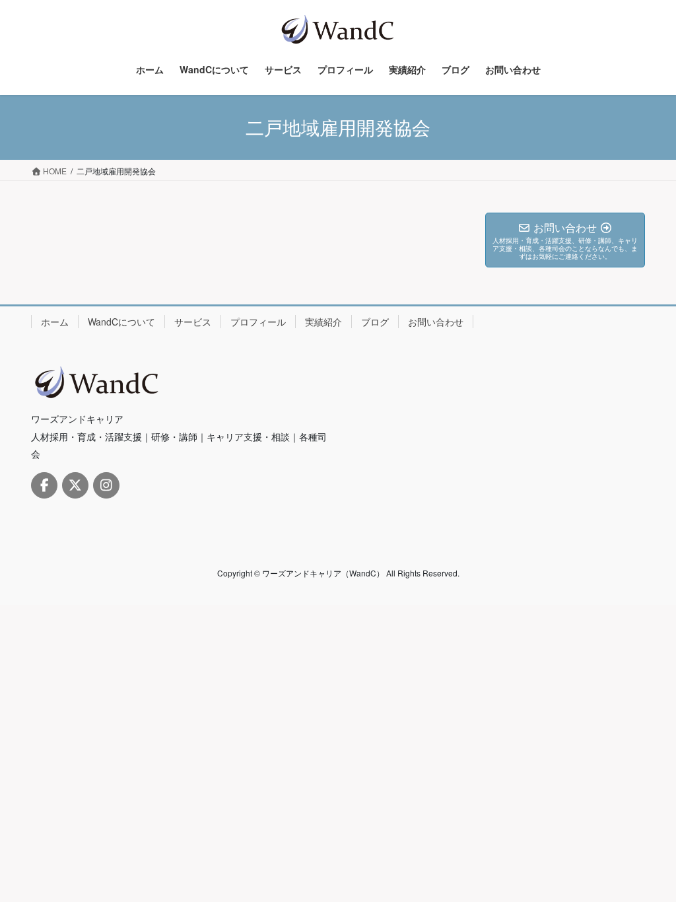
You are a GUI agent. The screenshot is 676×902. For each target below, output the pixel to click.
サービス (192, 321)
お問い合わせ (435, 321)
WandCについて (121, 321)
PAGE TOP (647, 862)
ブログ (375, 321)
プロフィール (258, 321)
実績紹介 (323, 321)
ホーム (55, 321)
